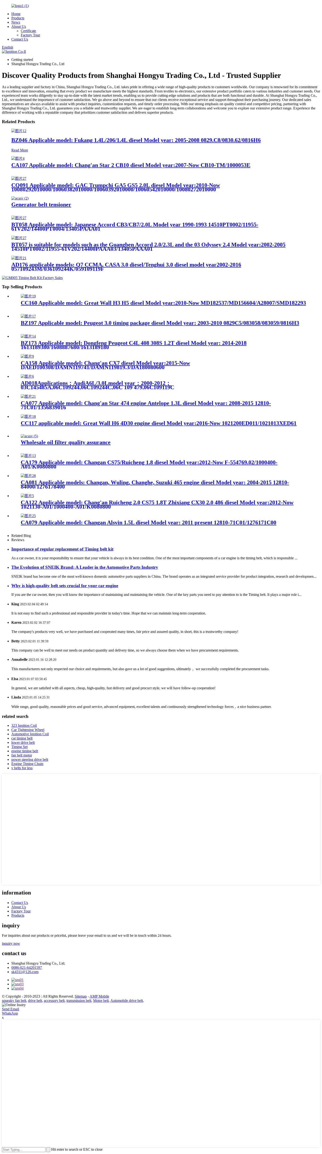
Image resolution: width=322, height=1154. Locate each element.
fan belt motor (21, 755)
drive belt (35, 1001)
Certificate (28, 31)
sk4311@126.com (24, 972)
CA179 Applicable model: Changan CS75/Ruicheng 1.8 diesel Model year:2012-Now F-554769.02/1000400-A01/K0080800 (149, 464)
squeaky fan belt (14, 1001)
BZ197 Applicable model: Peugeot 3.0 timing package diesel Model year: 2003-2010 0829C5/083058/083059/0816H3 (160, 323)
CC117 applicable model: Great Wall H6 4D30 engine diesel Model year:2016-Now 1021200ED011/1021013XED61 (159, 423)
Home (16, 14)
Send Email (10, 1009)
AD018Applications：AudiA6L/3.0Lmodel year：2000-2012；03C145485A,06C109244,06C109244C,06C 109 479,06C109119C (97, 385)
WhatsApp (10, 1013)
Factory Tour (30, 35)
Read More (19, 150)
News (15, 22)
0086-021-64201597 (26, 968)
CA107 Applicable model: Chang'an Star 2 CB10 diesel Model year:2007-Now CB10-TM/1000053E (130, 165)
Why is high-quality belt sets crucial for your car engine (64, 585)
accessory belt (54, 1001)
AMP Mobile (99, 996)
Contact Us (19, 39)
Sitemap (81, 996)
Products (17, 18)
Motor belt (101, 1001)
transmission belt (78, 1001)
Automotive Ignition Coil (30, 734)
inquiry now (11, 943)
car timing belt (22, 738)
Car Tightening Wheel (27, 730)
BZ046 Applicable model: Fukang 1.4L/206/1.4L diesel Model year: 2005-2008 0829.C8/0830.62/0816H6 (136, 140)
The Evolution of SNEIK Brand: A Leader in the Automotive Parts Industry (84, 567)
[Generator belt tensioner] (20, 198)
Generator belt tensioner (41, 204)
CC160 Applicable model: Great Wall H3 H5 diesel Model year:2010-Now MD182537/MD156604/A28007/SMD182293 (163, 303)
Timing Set (19, 747)
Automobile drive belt (126, 1001)
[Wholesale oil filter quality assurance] (29, 436)
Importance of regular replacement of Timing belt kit (62, 549)
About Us (18, 27)
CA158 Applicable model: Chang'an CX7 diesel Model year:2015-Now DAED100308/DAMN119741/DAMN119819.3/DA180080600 (105, 365)
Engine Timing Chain (27, 764)
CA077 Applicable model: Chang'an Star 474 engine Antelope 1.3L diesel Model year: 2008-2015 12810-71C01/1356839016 (146, 405)
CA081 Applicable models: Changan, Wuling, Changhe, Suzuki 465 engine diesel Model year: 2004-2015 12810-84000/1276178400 (155, 484)
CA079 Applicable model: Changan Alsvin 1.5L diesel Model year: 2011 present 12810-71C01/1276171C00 (148, 522)
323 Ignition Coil (24, 725)
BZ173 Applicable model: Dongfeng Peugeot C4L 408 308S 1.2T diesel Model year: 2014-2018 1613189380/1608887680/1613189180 (134, 345)
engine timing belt (24, 751)
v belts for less (22, 768)
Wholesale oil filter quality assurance (66, 442)
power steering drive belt (29, 759)
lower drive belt (23, 742)
